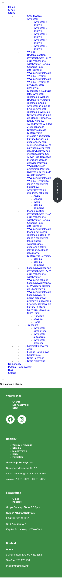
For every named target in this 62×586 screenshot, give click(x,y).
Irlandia (38, 259)
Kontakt (58, 190)
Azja (29, 349)
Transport (32, 325)
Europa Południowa (38, 352)
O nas (11, 10)
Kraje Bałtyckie (35, 358)
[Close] (3, 379)
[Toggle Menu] (3, 2)
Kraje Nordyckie (36, 361)
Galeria (12, 373)
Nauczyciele (34, 355)
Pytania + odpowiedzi (20, 367)
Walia (37, 202)
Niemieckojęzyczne (37, 346)
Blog (10, 370)
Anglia (37, 196)
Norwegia (39, 316)
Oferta (12, 13)
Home (11, 7)
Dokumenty (14, 364)
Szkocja (38, 199)
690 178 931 (23, 560)
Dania (37, 322)
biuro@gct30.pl (20, 566)
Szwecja (38, 319)
